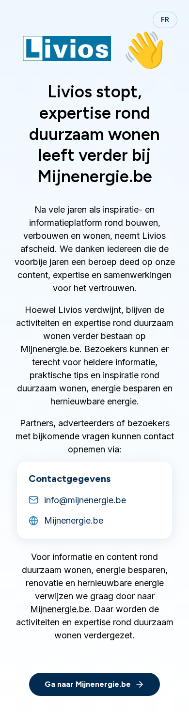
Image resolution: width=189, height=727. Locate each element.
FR (165, 19)
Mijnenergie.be (59, 609)
